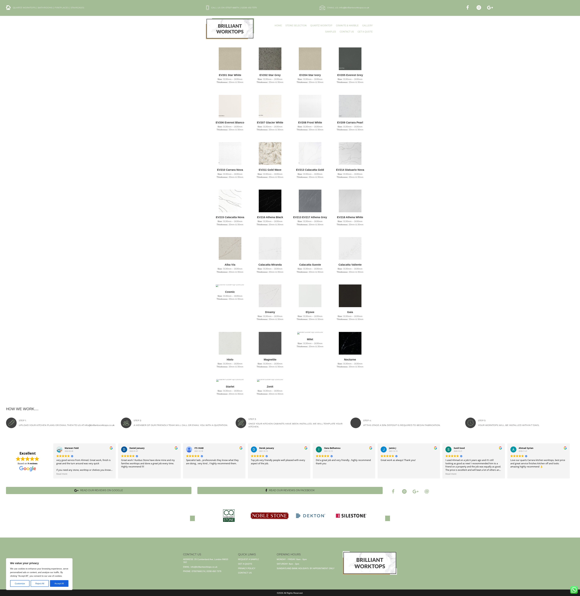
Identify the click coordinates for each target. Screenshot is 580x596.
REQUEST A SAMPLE (248, 559)
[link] (278, 26)
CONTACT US (245, 573)
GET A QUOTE (245, 564)
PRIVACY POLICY (246, 568)
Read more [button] (61, 474)
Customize (20, 583)
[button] (467, 7)
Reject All (39, 583)
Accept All (59, 583)
